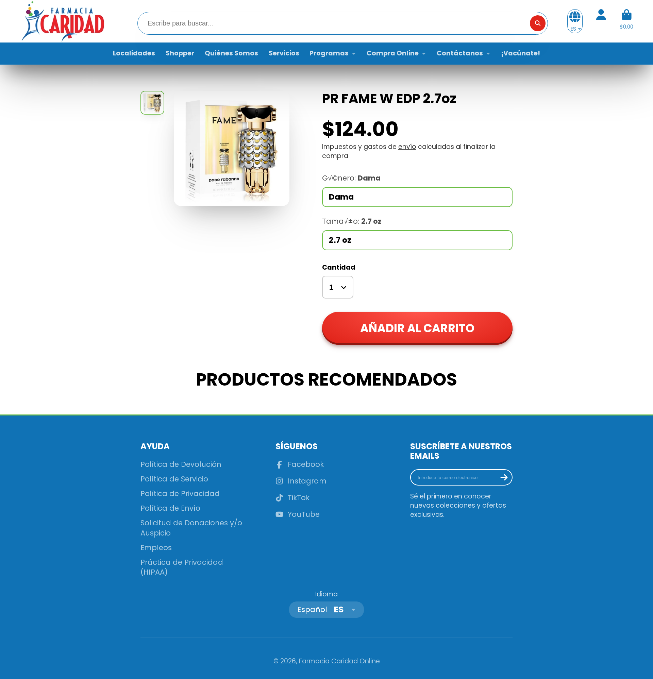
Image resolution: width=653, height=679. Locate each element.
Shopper (180, 53)
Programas (329, 53)
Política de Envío (170, 508)
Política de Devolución (180, 464)
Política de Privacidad (180, 493)
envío (407, 146)
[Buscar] (538, 23)
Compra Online (393, 53)
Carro (626, 21)
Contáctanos (460, 53)
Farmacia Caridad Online (339, 661)
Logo (62, 21)
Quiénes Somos (231, 53)
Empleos (156, 548)
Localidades (134, 53)
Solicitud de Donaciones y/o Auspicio (191, 528)
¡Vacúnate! (520, 53)
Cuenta (601, 21)
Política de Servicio (174, 479)
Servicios (284, 53)
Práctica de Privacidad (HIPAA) (181, 567)
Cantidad (338, 267)
